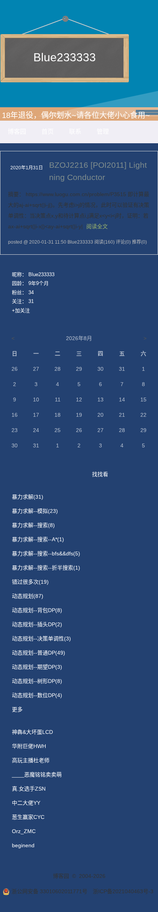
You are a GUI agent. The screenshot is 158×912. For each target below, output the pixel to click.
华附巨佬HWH (29, 746)
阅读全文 (97, 226)
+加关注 (21, 310)
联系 (75, 131)
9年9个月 (38, 283)
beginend (23, 845)
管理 (103, 131)
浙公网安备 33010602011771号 (49, 891)
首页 (47, 131)
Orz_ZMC (24, 831)
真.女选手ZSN (29, 789)
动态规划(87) (27, 596)
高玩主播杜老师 (30, 760)
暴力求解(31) (27, 497)
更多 (17, 709)
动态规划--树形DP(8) (37, 681)
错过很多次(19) (30, 582)
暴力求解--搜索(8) (33, 525)
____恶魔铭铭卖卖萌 (37, 774)
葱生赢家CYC (28, 817)
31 (31, 301)
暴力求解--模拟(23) (35, 511)
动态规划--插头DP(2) (37, 624)
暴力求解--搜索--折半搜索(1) (46, 568)
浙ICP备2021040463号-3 (123, 891)
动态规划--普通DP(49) (38, 653)
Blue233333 (64, 57)
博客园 (17, 131)
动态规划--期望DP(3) (37, 667)
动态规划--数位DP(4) (37, 695)
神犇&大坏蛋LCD (32, 732)
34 (31, 292)
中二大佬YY (26, 803)
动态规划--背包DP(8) (37, 610)
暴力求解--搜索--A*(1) (38, 539)
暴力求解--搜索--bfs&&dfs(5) (46, 553)
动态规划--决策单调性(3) (41, 638)
